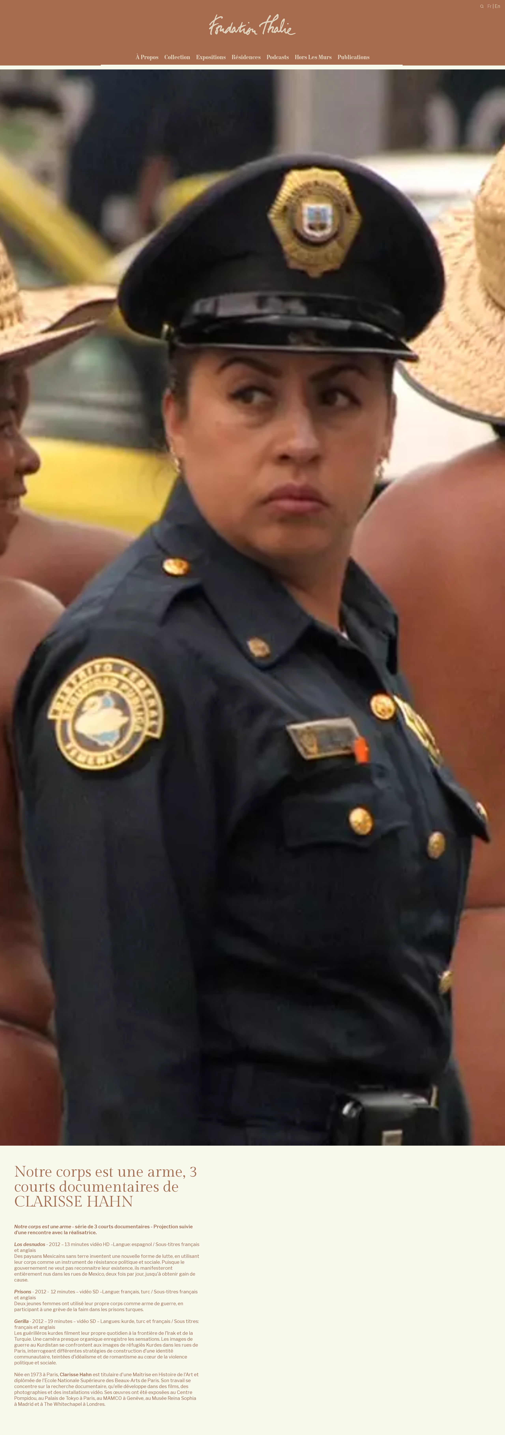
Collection (177, 57)
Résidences (246, 57)
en (497, 6)
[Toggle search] (482, 6)
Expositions (211, 57)
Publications (353, 57)
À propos (147, 57)
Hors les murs (313, 57)
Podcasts (278, 57)
